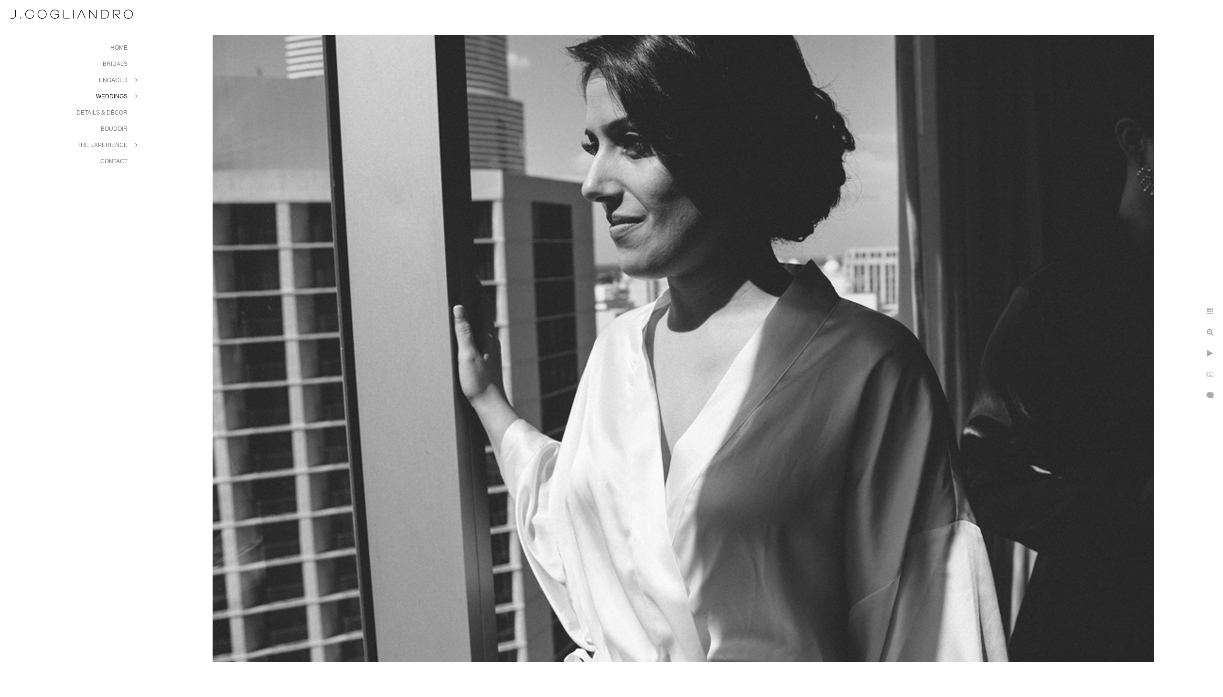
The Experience (102, 145)
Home (119, 47)
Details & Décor (102, 112)
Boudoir (114, 129)
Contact (114, 161)
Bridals (115, 64)
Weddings (112, 96)
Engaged (113, 80)
